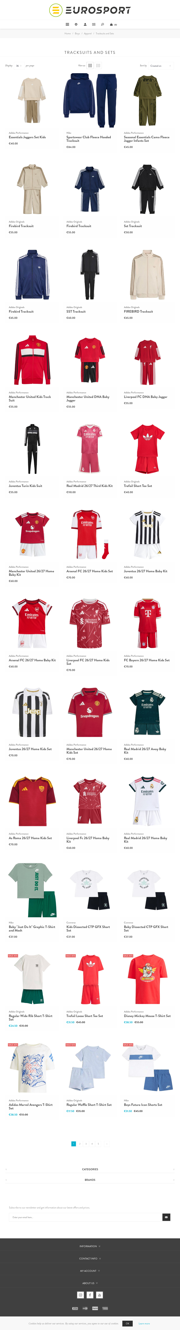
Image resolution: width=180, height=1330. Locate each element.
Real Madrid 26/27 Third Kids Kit (89, 486)
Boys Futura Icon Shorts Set (143, 1105)
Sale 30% (13, 955)
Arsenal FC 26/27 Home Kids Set (89, 571)
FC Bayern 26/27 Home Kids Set (147, 660)
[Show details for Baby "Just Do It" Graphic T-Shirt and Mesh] (32, 890)
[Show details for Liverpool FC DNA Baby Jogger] (147, 360)
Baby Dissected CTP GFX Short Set (146, 928)
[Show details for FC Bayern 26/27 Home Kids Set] (147, 623)
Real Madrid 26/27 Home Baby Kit (145, 839)
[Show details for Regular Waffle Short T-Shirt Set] (90, 1068)
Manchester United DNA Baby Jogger (87, 398)
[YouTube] (99, 1295)
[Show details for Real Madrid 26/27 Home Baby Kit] (147, 801)
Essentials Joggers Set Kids (27, 137)
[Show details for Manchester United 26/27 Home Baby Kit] (32, 534)
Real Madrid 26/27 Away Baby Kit (145, 750)
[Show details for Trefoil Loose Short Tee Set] (90, 979)
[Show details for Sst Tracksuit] (147, 189)
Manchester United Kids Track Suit (30, 398)
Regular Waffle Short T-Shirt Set (89, 1105)
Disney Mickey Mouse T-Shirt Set (147, 1016)
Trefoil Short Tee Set (138, 486)
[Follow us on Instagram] (80, 1295)
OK (127, 1323)
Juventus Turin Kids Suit (25, 486)
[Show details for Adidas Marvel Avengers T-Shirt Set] (32, 1068)
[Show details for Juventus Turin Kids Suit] (32, 449)
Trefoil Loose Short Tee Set (84, 1016)
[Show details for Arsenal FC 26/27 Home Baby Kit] (32, 623)
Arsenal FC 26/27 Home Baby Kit (32, 660)
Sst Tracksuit (133, 226)
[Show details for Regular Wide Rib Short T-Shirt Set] (32, 979)
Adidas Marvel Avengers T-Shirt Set (31, 1106)
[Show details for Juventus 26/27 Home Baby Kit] (147, 534)
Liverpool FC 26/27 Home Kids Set (88, 662)
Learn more (144, 1323)
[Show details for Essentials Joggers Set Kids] (32, 100)
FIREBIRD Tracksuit (138, 311)
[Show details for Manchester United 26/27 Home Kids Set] (90, 712)
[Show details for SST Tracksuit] (90, 275)
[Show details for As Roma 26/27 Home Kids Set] (32, 801)
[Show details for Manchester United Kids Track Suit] (32, 360)
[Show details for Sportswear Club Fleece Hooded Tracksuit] (90, 100)
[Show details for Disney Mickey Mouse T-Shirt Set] (147, 979)
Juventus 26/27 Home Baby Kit (145, 571)
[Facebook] (90, 1295)
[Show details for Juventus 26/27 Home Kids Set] (32, 712)
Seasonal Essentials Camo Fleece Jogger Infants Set (146, 138)
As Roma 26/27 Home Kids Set (30, 838)
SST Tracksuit (76, 311)
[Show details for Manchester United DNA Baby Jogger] (90, 360)
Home (68, 33)
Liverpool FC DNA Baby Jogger (145, 397)
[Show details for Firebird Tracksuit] (32, 189)
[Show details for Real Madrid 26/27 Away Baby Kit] (147, 712)
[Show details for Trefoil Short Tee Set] (147, 449)
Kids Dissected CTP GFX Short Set (88, 928)
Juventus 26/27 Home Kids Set (30, 749)
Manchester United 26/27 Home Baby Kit (31, 573)
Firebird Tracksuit (21, 226)
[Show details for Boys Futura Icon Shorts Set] (147, 1068)
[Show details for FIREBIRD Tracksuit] (147, 275)
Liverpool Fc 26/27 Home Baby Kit (87, 839)
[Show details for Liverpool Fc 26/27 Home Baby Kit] (90, 801)
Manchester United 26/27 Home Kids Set (89, 750)
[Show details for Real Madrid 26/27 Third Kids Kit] (90, 449)
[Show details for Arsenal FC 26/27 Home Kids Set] (90, 534)
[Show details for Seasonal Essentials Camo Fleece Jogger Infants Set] (147, 100)
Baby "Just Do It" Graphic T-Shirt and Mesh (32, 928)
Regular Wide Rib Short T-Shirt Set (30, 1017)
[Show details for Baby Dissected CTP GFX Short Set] (147, 890)
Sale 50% (70, 1044)
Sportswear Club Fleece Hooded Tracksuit (88, 138)
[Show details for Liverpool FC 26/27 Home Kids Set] (90, 623)
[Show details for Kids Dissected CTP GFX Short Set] (90, 890)
